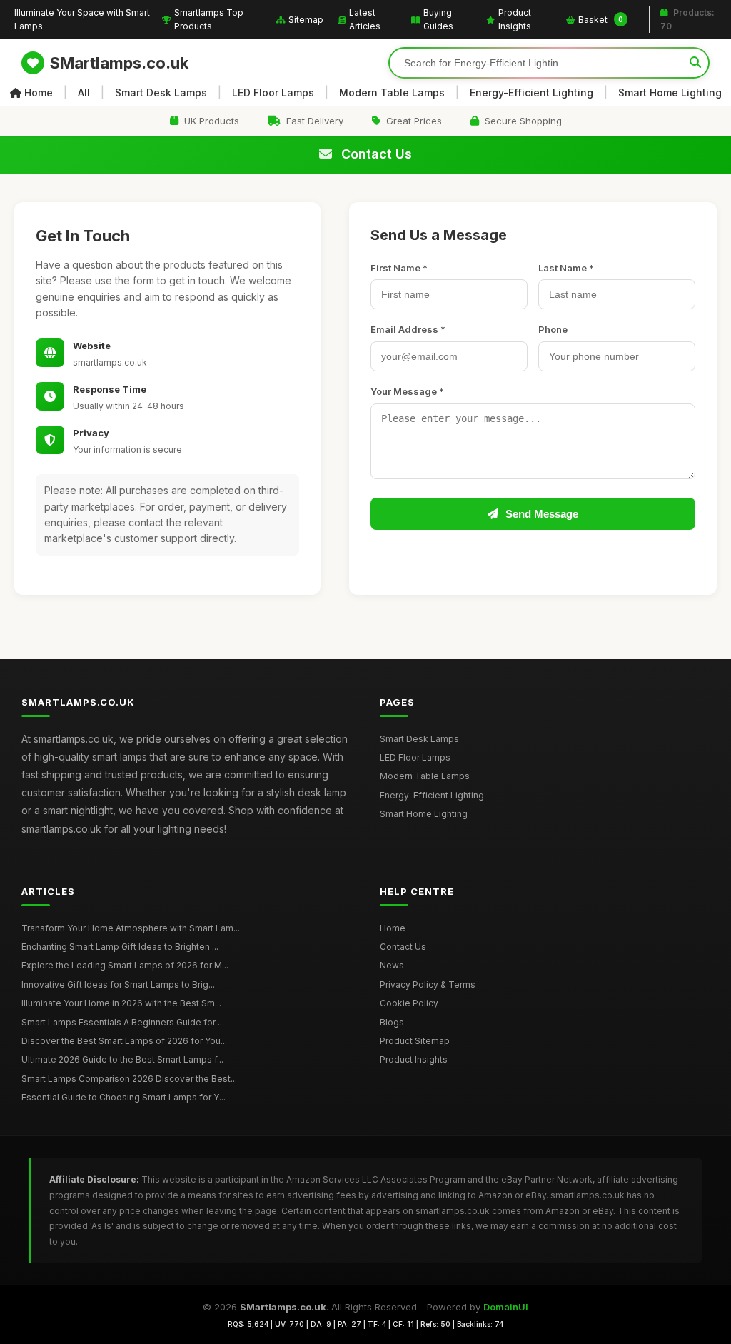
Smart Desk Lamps (161, 92)
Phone (553, 329)
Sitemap (305, 19)
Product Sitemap (415, 1040)
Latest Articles (364, 19)
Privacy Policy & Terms (427, 984)
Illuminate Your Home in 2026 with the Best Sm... (121, 1003)
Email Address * (407, 329)
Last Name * (566, 268)
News (392, 965)
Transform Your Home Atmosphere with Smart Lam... (130, 928)
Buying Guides (438, 19)
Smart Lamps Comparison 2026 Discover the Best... (129, 1078)
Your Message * (407, 391)
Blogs (392, 1022)
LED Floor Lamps (273, 92)
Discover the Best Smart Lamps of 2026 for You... (124, 1040)
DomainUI (505, 1307)
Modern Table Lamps (392, 92)
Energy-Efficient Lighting (531, 92)
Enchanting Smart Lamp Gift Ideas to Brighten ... (119, 946)
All (84, 92)
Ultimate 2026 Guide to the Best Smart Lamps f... (122, 1059)
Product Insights (514, 19)
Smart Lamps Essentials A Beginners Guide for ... (122, 1022)
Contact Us (403, 946)
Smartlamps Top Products (208, 19)
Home (38, 92)
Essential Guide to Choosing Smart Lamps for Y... (123, 1097)
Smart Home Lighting (670, 92)
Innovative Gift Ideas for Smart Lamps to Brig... (118, 984)
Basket (600, 19)
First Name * (399, 268)
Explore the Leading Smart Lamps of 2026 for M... (124, 965)
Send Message (541, 514)
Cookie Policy (409, 1003)
